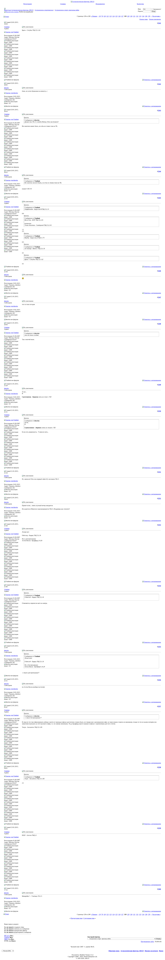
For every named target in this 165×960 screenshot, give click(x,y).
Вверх (161, 951)
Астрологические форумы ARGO (22, 10)
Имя (139, 9)
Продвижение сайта (147, 941)
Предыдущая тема (76, 918)
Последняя (156, 16)
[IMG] (6, 939)
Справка (63, 4)
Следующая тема (88, 918)
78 (102, 16)
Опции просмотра (155, 19)
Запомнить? (157, 9)
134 (143, 16)
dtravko (6, 88)
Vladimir (6, 27)
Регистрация (27, 4)
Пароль (140, 11)
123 (110, 16)
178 (149, 16)
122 (107, 16)
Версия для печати (151, 951)
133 (140, 16)
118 (105, 16)
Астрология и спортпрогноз (44, 10)
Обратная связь (113, 951)
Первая (94, 16)
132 (137, 16)
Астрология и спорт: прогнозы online (67, 10)
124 (113, 16)
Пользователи (100, 4)
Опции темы (143, 19)
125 (116, 16)
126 (119, 16)
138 (146, 16)
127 (122, 16)
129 (128, 16)
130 (131, 16)
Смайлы (7, 937)
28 (100, 16)
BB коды (7, 936)
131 (134, 16)
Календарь (140, 4)
